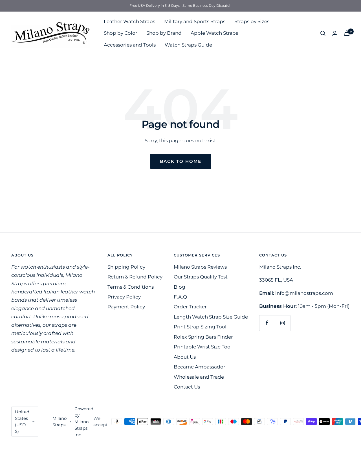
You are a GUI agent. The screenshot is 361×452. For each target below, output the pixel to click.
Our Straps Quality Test (201, 277)
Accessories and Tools (130, 45)
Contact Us (187, 387)
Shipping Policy (126, 267)
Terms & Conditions (130, 287)
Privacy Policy (124, 297)
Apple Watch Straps (214, 33)
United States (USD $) (22, 421)
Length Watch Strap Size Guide (211, 317)
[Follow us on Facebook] (267, 323)
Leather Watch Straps (129, 21)
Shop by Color (120, 33)
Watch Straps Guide (188, 45)
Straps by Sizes (251, 21)
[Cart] (347, 33)
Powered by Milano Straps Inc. (83, 421)
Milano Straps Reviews (200, 267)
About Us (185, 357)
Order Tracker (190, 307)
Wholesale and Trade (199, 377)
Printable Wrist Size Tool (203, 347)
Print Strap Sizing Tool (200, 327)
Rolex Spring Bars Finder (203, 337)
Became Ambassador (199, 367)
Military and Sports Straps (194, 21)
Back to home (180, 161)
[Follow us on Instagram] (282, 323)
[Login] (334, 33)
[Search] (322, 33)
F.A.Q (180, 297)
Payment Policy (126, 307)
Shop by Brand (164, 33)
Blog (179, 287)
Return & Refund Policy (134, 277)
